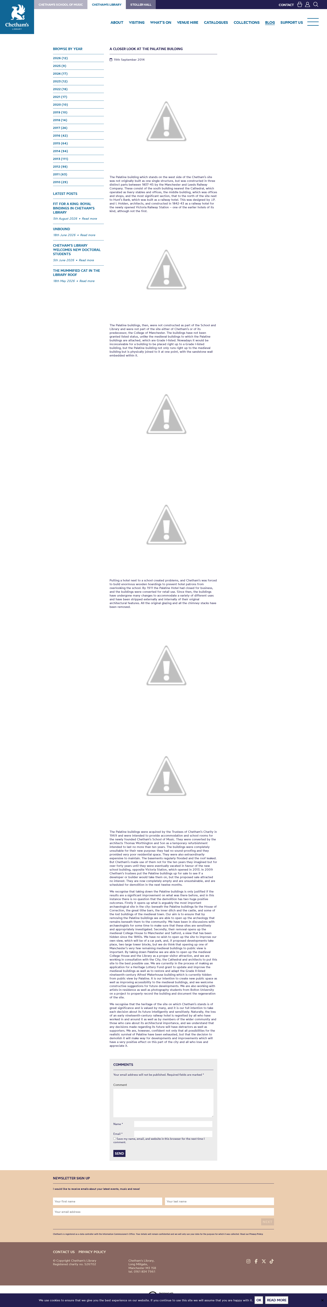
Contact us (64, 1252)
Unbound (61, 229)
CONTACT (286, 5)
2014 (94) (60, 151)
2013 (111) (60, 159)
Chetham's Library (17, 17)
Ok (258, 1300)
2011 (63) (60, 174)
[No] (322, 1300)
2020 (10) (60, 104)
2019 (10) (60, 112)
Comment (120, 1085)
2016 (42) (60, 135)
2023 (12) (60, 81)
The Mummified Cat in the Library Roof (76, 272)
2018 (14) (60, 120)
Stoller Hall (140, 4)
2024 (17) (60, 73)
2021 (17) (60, 97)
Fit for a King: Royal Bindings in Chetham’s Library (74, 208)
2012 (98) (60, 166)
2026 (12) (60, 58)
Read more (89, 218)
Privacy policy (92, 1252)
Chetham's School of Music (61, 4)
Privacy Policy (256, 1234)
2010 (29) (60, 182)
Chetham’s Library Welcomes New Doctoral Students (77, 249)
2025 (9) (59, 66)
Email (118, 1134)
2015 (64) (60, 143)
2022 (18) (60, 89)
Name (118, 1124)
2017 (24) (60, 128)
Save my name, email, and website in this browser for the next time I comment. (159, 1140)
